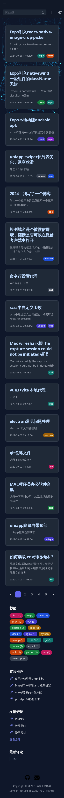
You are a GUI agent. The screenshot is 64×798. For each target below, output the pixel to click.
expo (41, 55)
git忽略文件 (20, 452)
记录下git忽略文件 (21, 460)
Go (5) (29, 615)
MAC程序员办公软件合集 (30, 486)
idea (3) (16, 634)
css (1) (46, 652)
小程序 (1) (34, 640)
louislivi (20, 719)
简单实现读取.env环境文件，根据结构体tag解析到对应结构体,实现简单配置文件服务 (31, 568)
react (50, 55)
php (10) (16, 615)
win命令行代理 (19, 283)
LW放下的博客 (43, 786)
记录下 (14, 397)
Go (51, 579)
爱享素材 (20, 732)
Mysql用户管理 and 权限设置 (33, 685)
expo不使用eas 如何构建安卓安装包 (32, 132)
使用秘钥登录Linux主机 (29, 679)
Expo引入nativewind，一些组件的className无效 (31, 78)
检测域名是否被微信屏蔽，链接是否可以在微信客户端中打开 (32, 234)
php (51, 211)
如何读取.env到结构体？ (32, 556)
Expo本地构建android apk (30, 122)
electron (49, 258)
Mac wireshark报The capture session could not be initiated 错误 (31, 348)
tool (51, 290)
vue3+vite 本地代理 (28, 390)
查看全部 (15, 739)
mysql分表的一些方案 (28, 692)
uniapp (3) (17, 640)
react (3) (43, 615)
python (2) (32, 652)
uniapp (41, 176)
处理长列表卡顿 (19, 169)
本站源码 (50, 790)
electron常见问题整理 (30, 421)
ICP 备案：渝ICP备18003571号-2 (26, 790)
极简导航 (20, 726)
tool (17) (16, 652)
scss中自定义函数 (25, 307)
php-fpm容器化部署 (27, 699)
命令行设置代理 (24, 276)
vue (51, 176)
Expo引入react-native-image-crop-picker (31, 34)
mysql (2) (33, 646)
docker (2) (17, 646)
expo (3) (34, 627)
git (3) (48, 640)
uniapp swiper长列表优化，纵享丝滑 (31, 159)
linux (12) (17, 621)
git (51, 466)
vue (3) (31, 621)
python (45, 634)
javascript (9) (19, 658)
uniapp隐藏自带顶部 (28, 525)
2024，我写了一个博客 (30, 193)
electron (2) (18, 627)
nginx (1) (30, 634)
